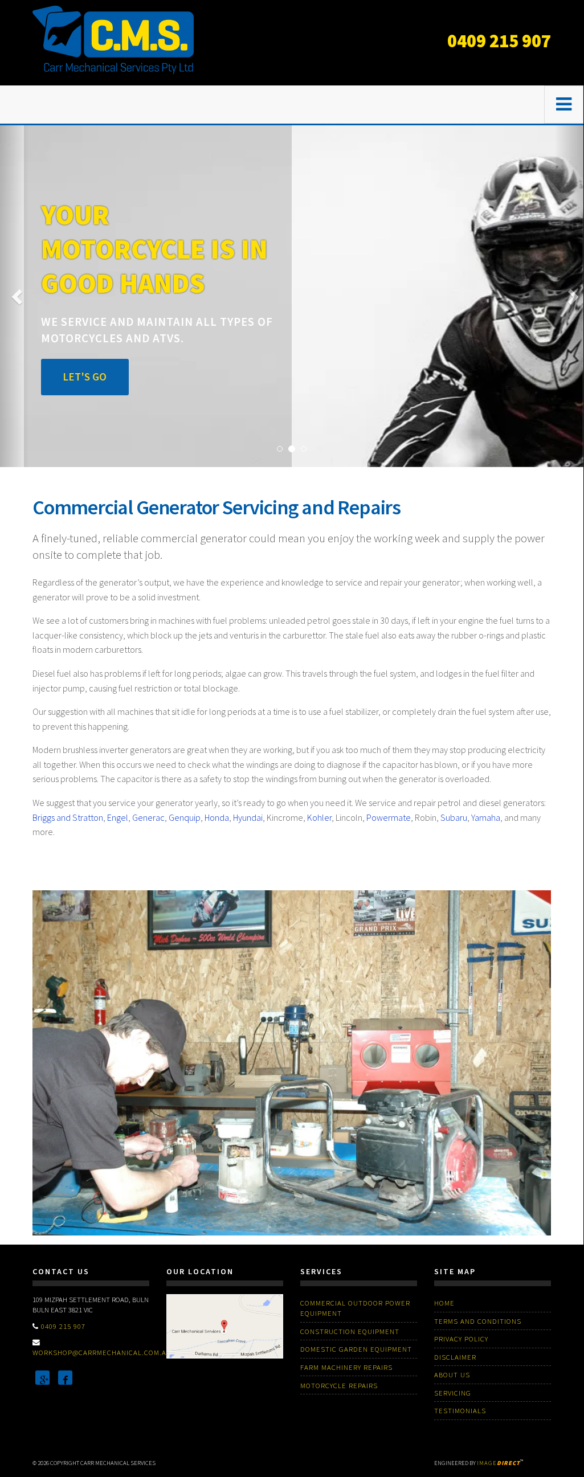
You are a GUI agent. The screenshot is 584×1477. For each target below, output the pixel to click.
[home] (113, 38)
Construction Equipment (349, 1331)
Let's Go (85, 376)
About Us (452, 1374)
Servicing (452, 1392)
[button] (14, 296)
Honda (217, 817)
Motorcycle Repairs (339, 1385)
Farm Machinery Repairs (346, 1367)
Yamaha (485, 817)
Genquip (185, 817)
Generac (148, 817)
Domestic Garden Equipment (356, 1348)
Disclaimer (455, 1356)
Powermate (388, 817)
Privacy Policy (461, 1338)
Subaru (453, 817)
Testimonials (460, 1410)
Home (444, 1302)
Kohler (319, 817)
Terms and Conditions (477, 1320)
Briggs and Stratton (67, 817)
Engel (117, 817)
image (498, 1463)
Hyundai (248, 817)
